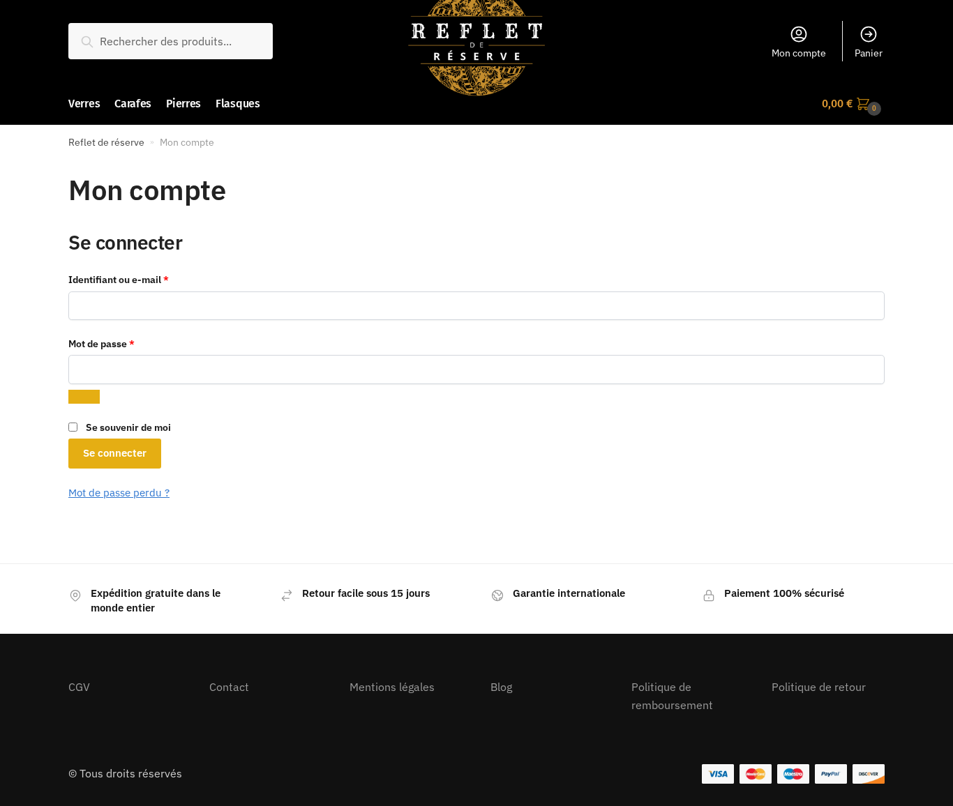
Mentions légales (392, 687)
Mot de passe (126, 343)
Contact (229, 687)
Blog (501, 687)
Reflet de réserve (106, 142)
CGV (79, 687)
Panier (869, 53)
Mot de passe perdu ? (119, 492)
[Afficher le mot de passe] (84, 397)
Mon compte (799, 53)
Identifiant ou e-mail (143, 279)
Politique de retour (819, 687)
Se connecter (115, 452)
